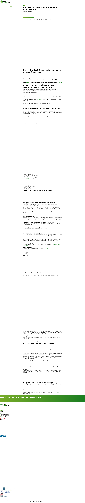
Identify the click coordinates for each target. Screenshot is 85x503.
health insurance (39, 99)
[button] (40, 7)
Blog (56, 7)
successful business (29, 96)
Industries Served (49, 7)
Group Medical (26, 178)
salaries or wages (46, 248)
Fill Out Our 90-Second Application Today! (28, 17)
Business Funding (38, 7)
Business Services (43, 7)
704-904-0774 (28, 82)
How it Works (53, 7)
